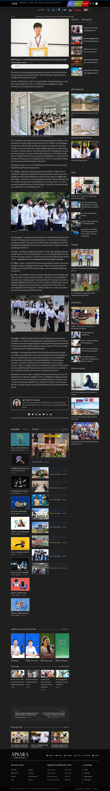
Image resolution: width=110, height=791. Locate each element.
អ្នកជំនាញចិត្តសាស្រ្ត (77, 89)
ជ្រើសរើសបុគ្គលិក (87, 780)
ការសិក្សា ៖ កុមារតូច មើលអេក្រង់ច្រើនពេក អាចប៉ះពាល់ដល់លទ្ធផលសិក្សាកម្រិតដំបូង (89, 350)
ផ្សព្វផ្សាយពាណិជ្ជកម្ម (88, 776)
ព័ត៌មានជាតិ (74, 20)
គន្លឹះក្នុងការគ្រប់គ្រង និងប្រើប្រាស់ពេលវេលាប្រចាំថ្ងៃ (81, 138)
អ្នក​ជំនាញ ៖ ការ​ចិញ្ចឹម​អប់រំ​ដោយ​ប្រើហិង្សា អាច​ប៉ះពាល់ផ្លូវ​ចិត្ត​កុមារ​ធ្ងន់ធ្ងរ (89, 342)
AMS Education (51, 773)
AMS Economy (51, 770)
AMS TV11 (67, 776)
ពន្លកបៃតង (76, 4)
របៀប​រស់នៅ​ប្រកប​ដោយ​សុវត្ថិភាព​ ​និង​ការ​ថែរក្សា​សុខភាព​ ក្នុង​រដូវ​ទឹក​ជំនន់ (84, 114)
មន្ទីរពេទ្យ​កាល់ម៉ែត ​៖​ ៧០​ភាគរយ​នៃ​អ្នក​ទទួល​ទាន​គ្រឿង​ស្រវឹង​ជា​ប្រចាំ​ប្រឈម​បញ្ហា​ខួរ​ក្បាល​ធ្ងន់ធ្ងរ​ (91, 73)
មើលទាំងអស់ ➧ (26, 429)
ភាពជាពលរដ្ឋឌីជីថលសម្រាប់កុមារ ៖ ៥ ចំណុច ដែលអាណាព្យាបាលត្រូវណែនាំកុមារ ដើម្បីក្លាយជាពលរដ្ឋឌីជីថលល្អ (89, 359)
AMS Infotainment (52, 776)
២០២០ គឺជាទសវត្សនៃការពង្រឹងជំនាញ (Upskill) (89, 214)
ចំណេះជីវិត (31, 3)
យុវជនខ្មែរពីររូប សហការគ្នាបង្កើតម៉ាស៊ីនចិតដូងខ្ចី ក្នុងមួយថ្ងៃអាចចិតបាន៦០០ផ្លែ (84, 269)
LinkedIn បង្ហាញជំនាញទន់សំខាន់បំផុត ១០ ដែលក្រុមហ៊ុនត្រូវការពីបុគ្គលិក (89, 222)
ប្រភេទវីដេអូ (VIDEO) (64, 666)
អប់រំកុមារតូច (47, 3)
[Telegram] (43, 414)
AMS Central (68, 770)
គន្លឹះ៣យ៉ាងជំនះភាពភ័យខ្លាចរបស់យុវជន (79, 160)
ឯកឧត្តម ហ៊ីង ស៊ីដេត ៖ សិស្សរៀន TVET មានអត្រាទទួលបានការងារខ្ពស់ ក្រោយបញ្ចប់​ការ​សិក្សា (83, 197)
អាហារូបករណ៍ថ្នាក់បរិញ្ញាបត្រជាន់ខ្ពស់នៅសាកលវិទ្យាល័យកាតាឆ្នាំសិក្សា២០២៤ (84, 393)
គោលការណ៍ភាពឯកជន (79, 788)
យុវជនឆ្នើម (41, 3)
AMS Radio (68, 780)
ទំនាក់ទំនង (86, 770)
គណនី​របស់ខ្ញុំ (13, 770)
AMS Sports (68, 773)
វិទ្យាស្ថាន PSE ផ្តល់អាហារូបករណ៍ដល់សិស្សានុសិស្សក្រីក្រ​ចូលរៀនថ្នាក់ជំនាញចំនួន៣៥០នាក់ (84, 443)
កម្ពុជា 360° (85, 4)
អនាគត (70, 4)
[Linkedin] (40, 414)
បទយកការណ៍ (17, 450)
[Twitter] (32, 414)
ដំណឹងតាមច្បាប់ (88, 788)
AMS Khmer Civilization (53, 780)
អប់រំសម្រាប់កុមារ (76, 302)
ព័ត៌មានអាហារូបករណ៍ (56, 3)
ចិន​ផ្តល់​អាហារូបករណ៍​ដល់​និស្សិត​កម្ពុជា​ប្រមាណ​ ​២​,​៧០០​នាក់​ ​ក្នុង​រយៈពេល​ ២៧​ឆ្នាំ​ (91, 62)
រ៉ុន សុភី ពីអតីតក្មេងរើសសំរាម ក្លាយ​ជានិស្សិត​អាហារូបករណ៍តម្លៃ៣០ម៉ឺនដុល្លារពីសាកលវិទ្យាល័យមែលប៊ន (83, 294)
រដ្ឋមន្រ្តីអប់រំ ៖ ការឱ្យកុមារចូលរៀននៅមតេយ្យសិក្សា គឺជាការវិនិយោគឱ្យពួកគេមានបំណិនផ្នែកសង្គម (83, 327)
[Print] (50, 414)
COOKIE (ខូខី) (95, 788)
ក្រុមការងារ (30, 780)
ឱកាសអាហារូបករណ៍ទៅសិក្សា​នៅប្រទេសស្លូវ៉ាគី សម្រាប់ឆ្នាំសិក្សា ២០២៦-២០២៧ (84, 418)
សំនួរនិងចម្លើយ (87, 773)
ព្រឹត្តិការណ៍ (18, 17)
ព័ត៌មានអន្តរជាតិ (18, 470)
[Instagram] (36, 414)
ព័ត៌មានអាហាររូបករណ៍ (78, 368)
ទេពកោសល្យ (31, 17)
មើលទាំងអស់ (66, 727)
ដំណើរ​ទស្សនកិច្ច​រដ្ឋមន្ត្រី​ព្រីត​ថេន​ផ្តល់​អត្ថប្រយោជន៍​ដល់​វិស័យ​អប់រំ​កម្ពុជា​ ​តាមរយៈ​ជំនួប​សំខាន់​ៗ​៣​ (91, 41)
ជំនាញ (36, 3)
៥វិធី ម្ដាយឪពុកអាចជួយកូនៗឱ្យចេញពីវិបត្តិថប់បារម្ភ (87, 334)
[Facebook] (29, 414)
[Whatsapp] (47, 414)
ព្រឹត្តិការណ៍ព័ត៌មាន (23, 3)
